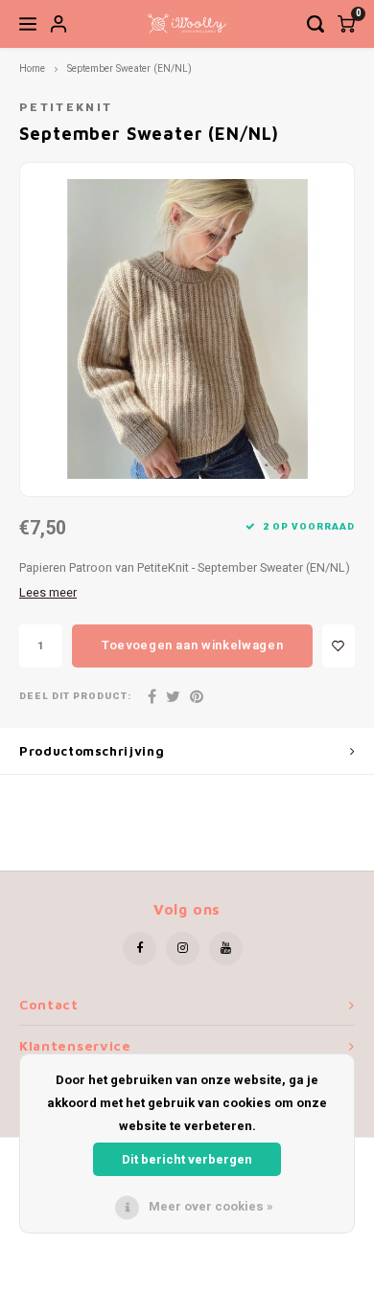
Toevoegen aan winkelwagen (192, 645)
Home (32, 68)
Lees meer (48, 592)
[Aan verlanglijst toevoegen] (338, 646)
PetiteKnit (65, 108)
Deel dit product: (75, 697)
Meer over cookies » (211, 1206)
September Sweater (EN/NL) (129, 68)
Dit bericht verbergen (187, 1159)
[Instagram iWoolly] (182, 948)
